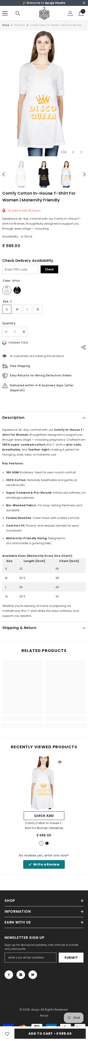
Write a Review (48, 865)
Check (49, 269)
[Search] (18, 13)
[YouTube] (32, 974)
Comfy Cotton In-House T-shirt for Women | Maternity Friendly (44, 826)
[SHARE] (82, 347)
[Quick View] (59, 762)
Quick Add (44, 815)
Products (19, 25)
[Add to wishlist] (7, 1034)
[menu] (5, 13)
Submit (71, 957)
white (41, 843)
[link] (22, 718)
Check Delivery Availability (27, 260)
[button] (73, 152)
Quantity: (9, 323)
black (47, 843)
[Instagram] (20, 974)
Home (5, 25)
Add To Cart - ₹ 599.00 (50, 1033)
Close (84, 3)
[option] (44, 93)
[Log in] (70, 13)
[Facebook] (9, 974)
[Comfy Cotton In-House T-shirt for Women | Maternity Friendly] (44, 782)
